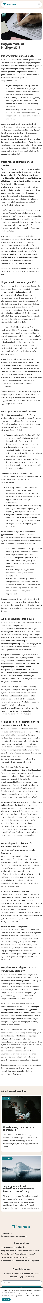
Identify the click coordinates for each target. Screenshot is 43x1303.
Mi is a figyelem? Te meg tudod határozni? (18, 1254)
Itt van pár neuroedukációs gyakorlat (15, 1257)
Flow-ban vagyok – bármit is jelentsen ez (18, 1128)
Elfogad (6, 1299)
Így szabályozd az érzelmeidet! (13, 1247)
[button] (39, 4)
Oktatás (6, 1098)
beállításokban (35, 1296)
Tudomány (7, 1158)
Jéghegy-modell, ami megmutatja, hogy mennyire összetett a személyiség (18, 1189)
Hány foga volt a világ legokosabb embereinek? (20, 1250)
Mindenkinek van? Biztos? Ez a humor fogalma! (20, 1261)
